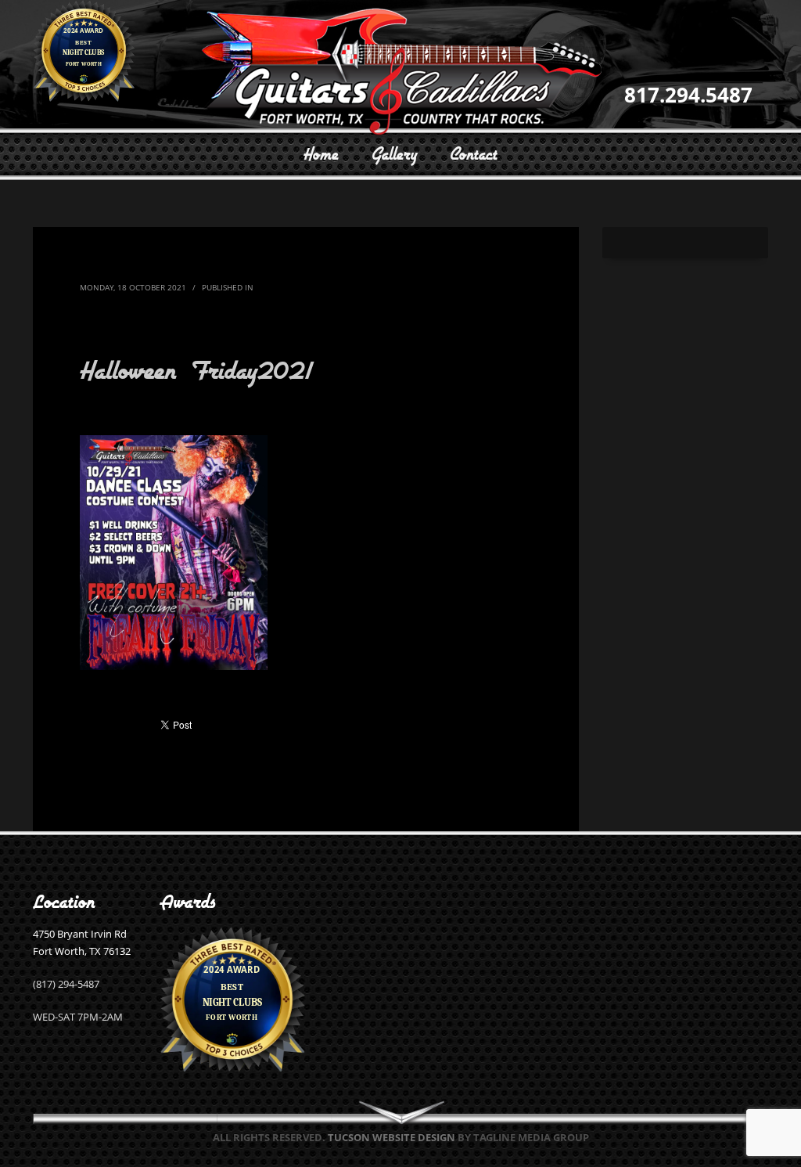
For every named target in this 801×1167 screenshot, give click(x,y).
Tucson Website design (391, 1137)
